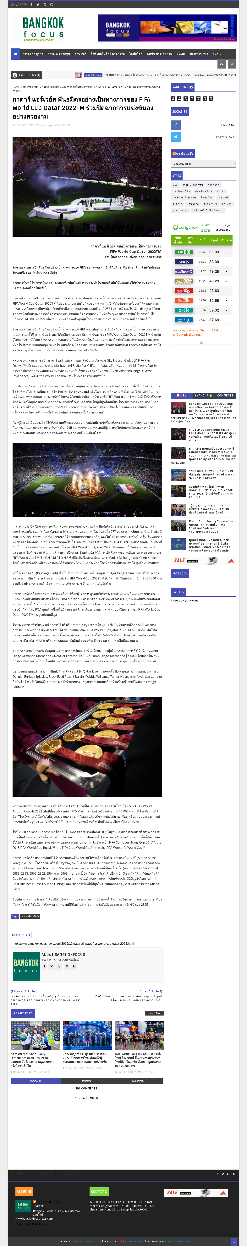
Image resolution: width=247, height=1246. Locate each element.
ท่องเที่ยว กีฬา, (64, 125)
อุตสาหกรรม (180, 210)
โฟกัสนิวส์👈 (203, 395)
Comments (225, 395)
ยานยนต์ (80, 54)
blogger (35, 1080)
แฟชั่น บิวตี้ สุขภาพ (159, 54)
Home (16, 87)
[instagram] (51, 4)
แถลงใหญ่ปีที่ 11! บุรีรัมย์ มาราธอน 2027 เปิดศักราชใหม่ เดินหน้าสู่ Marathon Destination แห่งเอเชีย (85, 1058)
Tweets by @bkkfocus (184, 600)
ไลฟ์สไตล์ (135, 54)
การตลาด (214, 185)
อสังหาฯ (227, 204)
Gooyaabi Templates (177, 1241)
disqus (86, 1080)
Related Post (23, 1013)
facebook (137, 1080)
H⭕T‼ (181, 395)
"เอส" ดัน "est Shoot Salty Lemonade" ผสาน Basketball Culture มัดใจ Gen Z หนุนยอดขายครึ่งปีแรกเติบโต (32, 1060)
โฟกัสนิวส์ (207, 197)
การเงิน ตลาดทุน (59, 54)
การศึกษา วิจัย (181, 191)
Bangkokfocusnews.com (86, 1241)
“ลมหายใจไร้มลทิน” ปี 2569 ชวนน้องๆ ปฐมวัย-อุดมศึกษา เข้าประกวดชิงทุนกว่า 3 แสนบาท (212, 475)
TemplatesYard (136, 1241)
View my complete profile (31, 1223)
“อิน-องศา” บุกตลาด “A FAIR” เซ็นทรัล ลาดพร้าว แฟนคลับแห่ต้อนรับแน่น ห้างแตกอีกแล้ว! (209, 509)
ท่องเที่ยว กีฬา (199, 54)
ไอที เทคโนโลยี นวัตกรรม (108, 54)
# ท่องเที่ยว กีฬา (30, 916)
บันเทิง (181, 54)
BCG (175, 185)
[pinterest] (45, 4)
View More (156, 1013)
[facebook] (31, 4)
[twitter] (38, 4)
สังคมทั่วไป (210, 204)
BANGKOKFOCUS (48, 1202)
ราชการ (177, 204)
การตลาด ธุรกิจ (33, 54)
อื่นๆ (215, 54)
